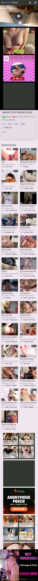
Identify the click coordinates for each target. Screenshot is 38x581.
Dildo (14, 429)
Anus (32, 188)
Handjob (8, 297)
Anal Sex (26, 188)
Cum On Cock (13, 210)
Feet (10, 124)
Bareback (14, 341)
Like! (7, 117)
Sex (17, 124)
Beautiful (8, 232)
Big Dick (15, 254)
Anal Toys (8, 254)
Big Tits (26, 166)
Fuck (25, 210)
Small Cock (8, 128)
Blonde (15, 385)
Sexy (23, 124)
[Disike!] (14, 117)
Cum (7, 210)
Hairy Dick (27, 363)
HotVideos (9, 2)
